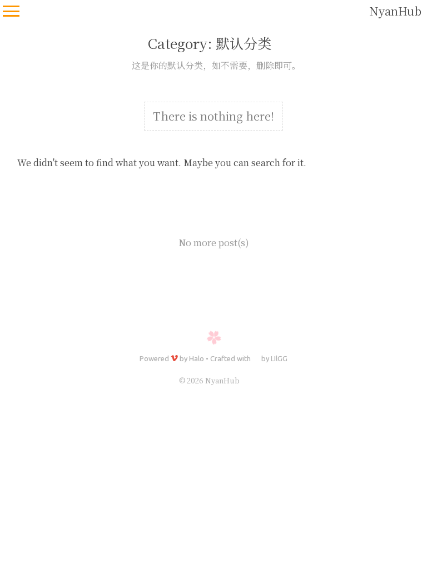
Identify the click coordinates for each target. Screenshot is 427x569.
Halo (196, 358)
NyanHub (395, 11)
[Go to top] (408, 516)
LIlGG (279, 358)
